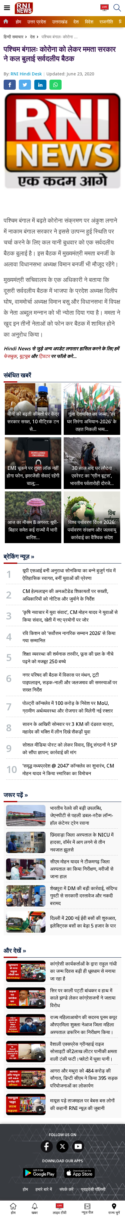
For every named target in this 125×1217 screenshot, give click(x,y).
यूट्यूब (25, 356)
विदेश (89, 21)
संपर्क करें (66, 1189)
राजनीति (105, 21)
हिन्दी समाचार (13, 36)
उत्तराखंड (59, 21)
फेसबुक (10, 356)
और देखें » (15, 950)
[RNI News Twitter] (62, 1150)
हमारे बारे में (43, 1189)
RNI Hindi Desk (27, 74)
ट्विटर (44, 356)
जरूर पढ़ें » (16, 794)
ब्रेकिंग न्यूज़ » (19, 556)
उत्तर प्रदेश (35, 21)
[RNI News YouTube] (78, 1150)
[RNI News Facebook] (47, 1150)
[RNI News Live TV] (104, 10)
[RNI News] (24, 12)
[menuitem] (18, 21)
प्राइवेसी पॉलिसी (93, 1189)
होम (18, 21)
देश (75, 21)
